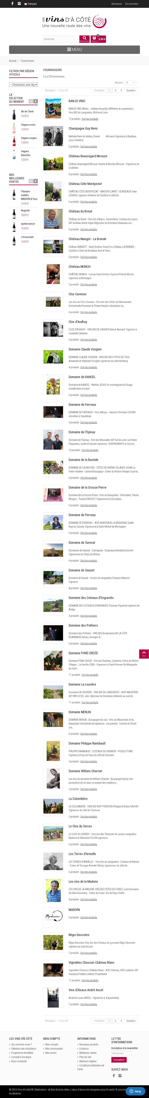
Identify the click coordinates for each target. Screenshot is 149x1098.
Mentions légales (86, 1061)
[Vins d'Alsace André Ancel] (53, 997)
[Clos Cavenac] (53, 301)
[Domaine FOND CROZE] (53, 660)
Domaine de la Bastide (83, 460)
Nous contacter (18, 1061)
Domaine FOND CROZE (83, 653)
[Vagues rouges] (14, 141)
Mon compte (50, 1044)
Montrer (119, 82)
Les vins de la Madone (83, 882)
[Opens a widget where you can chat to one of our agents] (135, 1091)
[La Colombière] (53, 806)
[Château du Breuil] (53, 218)
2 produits (74, 284)
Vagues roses (28, 124)
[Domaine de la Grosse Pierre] (53, 494)
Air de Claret (27, 111)
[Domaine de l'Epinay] (53, 439)
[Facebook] (12, 4)
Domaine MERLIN (80, 712)
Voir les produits (90, 118)
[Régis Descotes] (53, 942)
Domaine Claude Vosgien (85, 349)
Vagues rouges (29, 138)
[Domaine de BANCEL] (53, 384)
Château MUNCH (79, 267)
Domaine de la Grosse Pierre (87, 487)
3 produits (74, 615)
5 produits (74, 146)
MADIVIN (74, 910)
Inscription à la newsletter (124, 1048)
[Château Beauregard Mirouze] (53, 163)
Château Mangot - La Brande (87, 239)
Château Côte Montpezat (85, 184)
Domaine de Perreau (82, 515)
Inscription (119, 1059)
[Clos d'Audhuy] (53, 329)
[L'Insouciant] (14, 240)
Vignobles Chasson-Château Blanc (91, 963)
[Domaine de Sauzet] (53, 577)
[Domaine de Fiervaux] (53, 411)
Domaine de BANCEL (82, 377)
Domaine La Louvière (82, 684)
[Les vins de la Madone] (53, 890)
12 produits (75, 118)
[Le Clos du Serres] (53, 833)
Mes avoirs (50, 1052)
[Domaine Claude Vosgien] (53, 356)
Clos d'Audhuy (78, 322)
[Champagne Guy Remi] (53, 135)
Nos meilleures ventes (16, 178)
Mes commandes (53, 1048)
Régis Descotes (79, 935)
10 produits (75, 450)
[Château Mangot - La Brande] (53, 246)
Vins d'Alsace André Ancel (86, 990)
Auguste (25, 210)
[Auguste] (14, 214)
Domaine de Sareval (82, 543)
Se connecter (131, 3)
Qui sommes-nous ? (20, 1044)
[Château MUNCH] (53, 273)
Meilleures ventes (86, 1052)
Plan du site (84, 1057)
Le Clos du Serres (80, 826)
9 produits (74, 422)
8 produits (74, 588)
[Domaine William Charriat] (53, 778)
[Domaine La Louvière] (53, 691)
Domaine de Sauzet (81, 570)
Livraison (83, 1048)
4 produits (74, 312)
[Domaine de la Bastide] (53, 467)
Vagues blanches (26, 153)
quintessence (28, 223)
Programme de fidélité (21, 1052)
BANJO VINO (77, 101)
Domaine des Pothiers (83, 625)
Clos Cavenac (78, 294)
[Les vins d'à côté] (74, 21)
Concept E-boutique (20, 1057)
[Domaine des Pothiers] (53, 632)
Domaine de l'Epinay (82, 432)
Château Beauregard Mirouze (88, 156)
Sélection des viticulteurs (22, 1048)
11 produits (75, 674)
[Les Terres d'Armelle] (53, 861)
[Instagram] (19, 4)
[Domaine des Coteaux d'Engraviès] (53, 605)
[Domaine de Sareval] (53, 549)
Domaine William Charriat (85, 771)
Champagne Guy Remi (83, 129)
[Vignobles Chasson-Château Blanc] (53, 969)
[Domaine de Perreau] (53, 522)
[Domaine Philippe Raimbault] (53, 750)
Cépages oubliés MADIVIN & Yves (29, 195)
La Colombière (78, 799)
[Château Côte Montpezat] (53, 191)
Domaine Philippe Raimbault (87, 743)
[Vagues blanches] (14, 154)
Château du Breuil (80, 211)
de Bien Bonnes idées (58, 1089)
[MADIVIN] (53, 917)
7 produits (74, 952)
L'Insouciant (27, 237)
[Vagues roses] (14, 128)
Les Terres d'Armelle (82, 854)
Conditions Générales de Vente (90, 1067)
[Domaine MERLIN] (53, 719)
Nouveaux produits (87, 1044)
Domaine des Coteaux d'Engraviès (91, 598)
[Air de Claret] (14, 115)
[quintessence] (14, 227)
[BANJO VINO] (53, 108)
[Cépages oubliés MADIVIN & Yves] (14, 194)
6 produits (74, 201)
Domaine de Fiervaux (82, 405)
